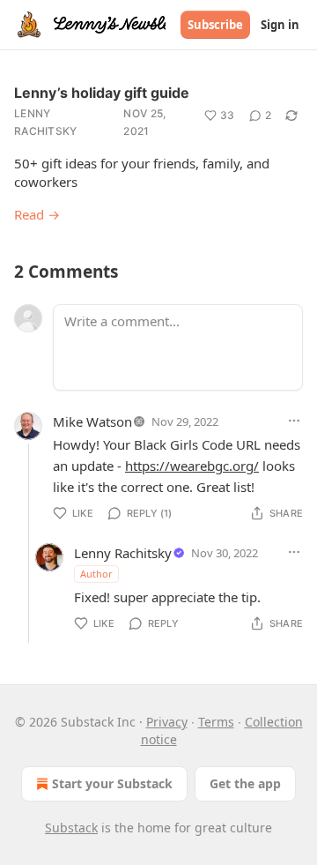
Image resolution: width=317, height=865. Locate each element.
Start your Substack (112, 783)
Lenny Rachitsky (45, 122)
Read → (37, 214)
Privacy (167, 721)
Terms (216, 721)
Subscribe (215, 25)
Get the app (245, 783)
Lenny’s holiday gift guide (101, 92)
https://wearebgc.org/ (192, 465)
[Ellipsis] (294, 420)
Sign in (280, 25)
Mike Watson (92, 421)
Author (96, 573)
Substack (71, 827)
